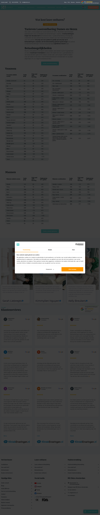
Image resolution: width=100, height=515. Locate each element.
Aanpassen (49, 269)
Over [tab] (73, 249)
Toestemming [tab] (26, 249)
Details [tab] (50, 249)
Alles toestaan (72, 269)
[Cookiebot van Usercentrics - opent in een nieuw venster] (76, 244)
